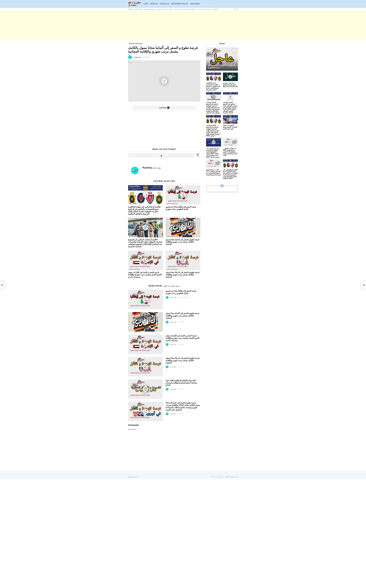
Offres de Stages (168, 9)
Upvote (161, 155)
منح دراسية (159, 9)
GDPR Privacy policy (179, 4)
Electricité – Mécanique (189, 9)
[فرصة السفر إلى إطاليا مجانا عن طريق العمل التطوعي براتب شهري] (183, 195)
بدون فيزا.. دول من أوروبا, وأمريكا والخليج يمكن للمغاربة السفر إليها (230, 84)
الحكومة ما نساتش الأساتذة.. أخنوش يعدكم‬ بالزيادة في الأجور (230, 127)
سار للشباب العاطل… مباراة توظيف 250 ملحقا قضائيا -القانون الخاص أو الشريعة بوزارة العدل (230, 152)
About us (153, 4)
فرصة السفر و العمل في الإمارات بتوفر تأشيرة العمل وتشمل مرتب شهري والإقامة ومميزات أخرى (145, 274)
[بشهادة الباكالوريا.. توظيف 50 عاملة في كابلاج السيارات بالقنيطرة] (2, 285)
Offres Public (138, 9)
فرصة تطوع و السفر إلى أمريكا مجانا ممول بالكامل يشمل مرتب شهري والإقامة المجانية (182, 274)
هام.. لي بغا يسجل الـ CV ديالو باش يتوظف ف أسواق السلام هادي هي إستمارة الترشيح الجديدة (213, 172)
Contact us (164, 4)
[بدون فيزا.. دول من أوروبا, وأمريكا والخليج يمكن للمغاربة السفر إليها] (230, 77)
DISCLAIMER (195, 4)
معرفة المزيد (163, 107)
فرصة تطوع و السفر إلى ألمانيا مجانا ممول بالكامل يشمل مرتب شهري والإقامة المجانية (182, 242)
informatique (177, 9)
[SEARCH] (237, 9)
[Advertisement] (183, 25)
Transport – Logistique (211, 9)
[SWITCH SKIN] (234, 9)
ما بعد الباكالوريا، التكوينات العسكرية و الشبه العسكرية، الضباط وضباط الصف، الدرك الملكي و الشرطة (213, 86)
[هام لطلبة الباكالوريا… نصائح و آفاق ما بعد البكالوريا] (222, 59)
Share (130, 62)
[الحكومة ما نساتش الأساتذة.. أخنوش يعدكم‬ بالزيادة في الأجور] (230, 119)
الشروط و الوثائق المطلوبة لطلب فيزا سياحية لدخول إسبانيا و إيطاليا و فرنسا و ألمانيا (181, 382)
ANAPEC (130, 9)
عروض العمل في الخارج (149, 9)
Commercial (200, 9)
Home (145, 4)
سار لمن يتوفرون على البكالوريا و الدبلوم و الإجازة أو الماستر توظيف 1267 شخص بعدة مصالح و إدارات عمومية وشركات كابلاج (213, 153)
